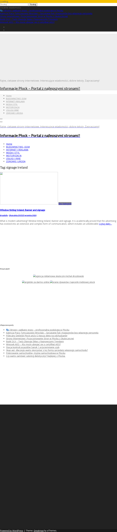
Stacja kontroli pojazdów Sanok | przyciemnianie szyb (32, 347)
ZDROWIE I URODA (14, 113)
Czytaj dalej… (105, 223)
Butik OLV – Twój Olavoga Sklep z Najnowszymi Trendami (29, 19)
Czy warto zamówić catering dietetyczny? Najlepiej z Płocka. (35, 356)
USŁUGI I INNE (12, 110)
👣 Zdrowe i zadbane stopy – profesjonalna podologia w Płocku (31, 10)
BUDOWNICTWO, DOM (16, 98)
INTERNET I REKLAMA (15, 101)
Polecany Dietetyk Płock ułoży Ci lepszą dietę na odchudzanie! (36, 335)
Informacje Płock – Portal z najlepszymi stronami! (40, 88)
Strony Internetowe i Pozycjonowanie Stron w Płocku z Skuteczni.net (34, 16)
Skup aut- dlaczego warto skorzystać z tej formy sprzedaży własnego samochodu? (47, 350)
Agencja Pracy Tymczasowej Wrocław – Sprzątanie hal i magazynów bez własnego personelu (46, 13)
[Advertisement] (58, 55)
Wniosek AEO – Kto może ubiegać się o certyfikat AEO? (27, 22)
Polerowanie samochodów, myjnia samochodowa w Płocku (35, 353)
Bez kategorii (64, 203)
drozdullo (4, 215)
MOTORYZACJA (13, 107)
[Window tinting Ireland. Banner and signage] (29, 203)
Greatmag (39, 530)
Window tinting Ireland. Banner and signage (22, 209)
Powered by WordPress (11, 530)
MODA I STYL (12, 104)
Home (9, 95)
